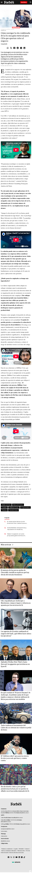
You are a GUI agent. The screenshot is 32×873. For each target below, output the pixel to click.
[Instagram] (14, 857)
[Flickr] (22, 857)
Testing (4, 510)
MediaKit (21, 848)
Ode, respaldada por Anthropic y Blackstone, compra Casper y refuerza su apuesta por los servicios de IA (16, 603)
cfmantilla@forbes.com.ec (17, 817)
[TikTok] (24, 857)
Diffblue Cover (13, 507)
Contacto (27, 848)
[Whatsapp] (8, 48)
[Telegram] (21, 48)
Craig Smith (4, 44)
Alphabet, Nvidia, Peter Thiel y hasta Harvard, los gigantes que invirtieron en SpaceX (15, 664)
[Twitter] (11, 48)
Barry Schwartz (18, 504)
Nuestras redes (21, 850)
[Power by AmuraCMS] (16, 862)
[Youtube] (16, 857)
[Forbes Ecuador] (9, 2)
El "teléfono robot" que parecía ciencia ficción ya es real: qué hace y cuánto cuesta (15, 758)
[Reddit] (18, 48)
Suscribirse (24, 2)
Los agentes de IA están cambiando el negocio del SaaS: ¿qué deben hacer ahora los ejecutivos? (16, 634)
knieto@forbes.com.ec (6, 821)
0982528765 (4, 836)
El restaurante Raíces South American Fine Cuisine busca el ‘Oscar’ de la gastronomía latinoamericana (17, 522)
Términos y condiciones (6, 848)
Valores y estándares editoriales (8, 850)
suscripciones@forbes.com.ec (7, 828)
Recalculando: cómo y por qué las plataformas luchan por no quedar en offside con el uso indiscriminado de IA (15, 789)
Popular (7, 517)
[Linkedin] (24, 48)
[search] (30, 2)
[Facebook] (14, 48)
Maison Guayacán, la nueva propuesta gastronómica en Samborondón (16, 534)
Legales (16, 848)
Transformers (13, 510)
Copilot (4, 507)
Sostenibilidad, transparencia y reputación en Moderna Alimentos (16, 528)
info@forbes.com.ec (24, 812)
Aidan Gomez (6, 504)
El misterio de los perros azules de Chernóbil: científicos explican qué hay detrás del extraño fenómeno (15, 572)
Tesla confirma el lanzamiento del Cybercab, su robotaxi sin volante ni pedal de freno (16, 728)
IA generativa (25, 507)
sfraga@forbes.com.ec (25, 824)
